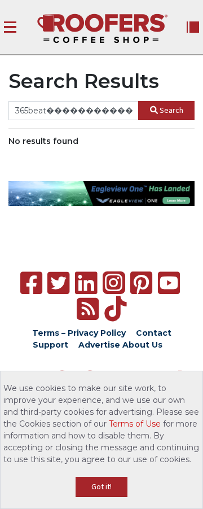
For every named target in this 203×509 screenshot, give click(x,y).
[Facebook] (31, 283)
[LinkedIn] (86, 283)
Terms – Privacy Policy (79, 333)
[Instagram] (114, 282)
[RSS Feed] (88, 309)
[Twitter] (58, 283)
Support (50, 345)
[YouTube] (169, 283)
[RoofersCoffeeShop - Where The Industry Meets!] (102, 28)
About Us (142, 345)
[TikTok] (115, 309)
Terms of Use (135, 424)
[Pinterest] (141, 283)
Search (171, 110)
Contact (153, 333)
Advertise (99, 345)
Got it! (101, 486)
